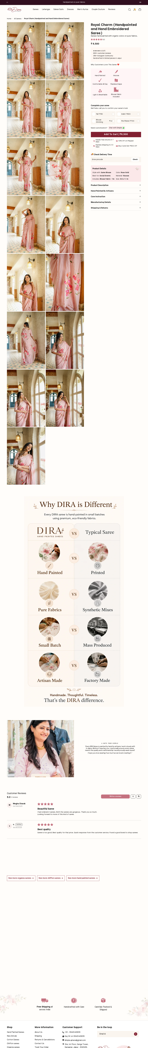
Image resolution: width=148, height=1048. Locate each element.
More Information (44, 1027)
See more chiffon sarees (50, 878)
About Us (38, 1032)
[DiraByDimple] (14, 9)
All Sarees (17, 19)
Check (135, 159)
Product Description (99, 185)
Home (9, 19)
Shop (9, 1027)
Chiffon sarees (13, 1044)
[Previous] (7, 2)
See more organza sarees (19, 878)
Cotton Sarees (13, 1040)
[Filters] (133, 796)
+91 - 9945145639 (72, 1032)
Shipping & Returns (99, 208)
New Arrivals (12, 1036)
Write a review (115, 796)
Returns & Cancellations (45, 1040)
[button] (129, 9)
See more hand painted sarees (81, 878)
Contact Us (39, 1044)
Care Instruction (98, 196)
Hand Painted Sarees (15, 1032)
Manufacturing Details (101, 202)
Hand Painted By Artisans (102, 191)
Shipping (38, 1036)
